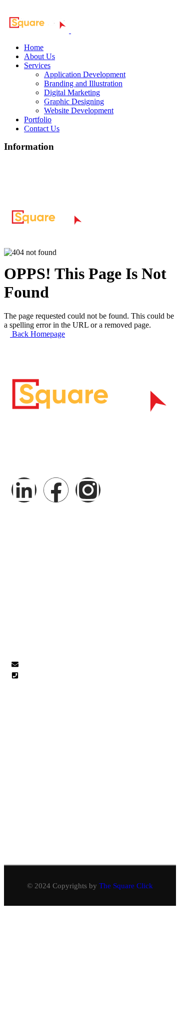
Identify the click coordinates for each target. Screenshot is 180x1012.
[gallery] (15, 737)
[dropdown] (168, 219)
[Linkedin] (21, 179)
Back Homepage (37, 334)
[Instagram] (56, 179)
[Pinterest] (90, 179)
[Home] (47, 222)
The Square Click (126, 886)
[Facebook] (56, 489)
